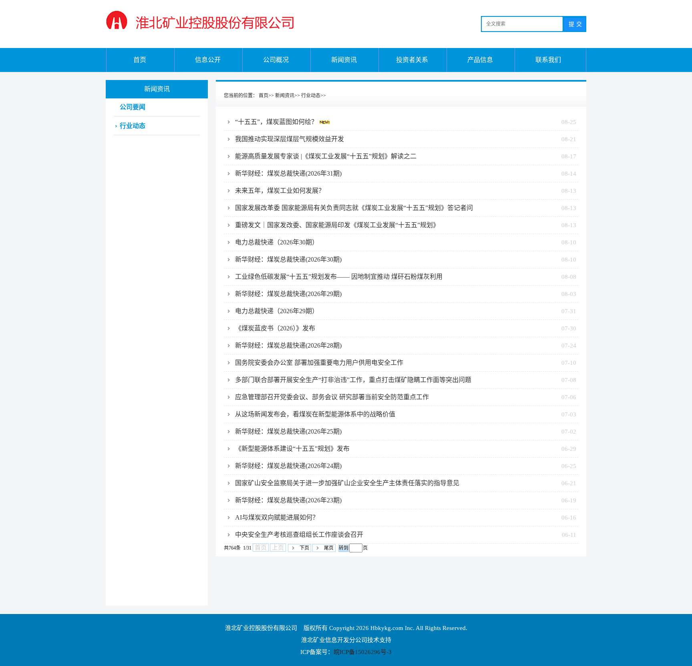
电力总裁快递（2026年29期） (405, 311)
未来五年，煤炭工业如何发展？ (405, 190)
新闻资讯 (344, 59)
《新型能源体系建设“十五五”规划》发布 (405, 448)
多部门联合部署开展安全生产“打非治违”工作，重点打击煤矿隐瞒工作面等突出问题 (405, 379)
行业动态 (310, 95)
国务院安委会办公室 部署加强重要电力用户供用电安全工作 (405, 362)
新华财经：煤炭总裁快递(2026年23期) (405, 500)
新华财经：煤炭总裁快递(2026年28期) (405, 345)
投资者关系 (412, 59)
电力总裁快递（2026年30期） (405, 242)
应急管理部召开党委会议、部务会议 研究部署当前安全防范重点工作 (405, 397)
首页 (139, 59)
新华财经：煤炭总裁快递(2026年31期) (405, 173)
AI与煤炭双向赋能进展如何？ (405, 517)
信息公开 (208, 59)
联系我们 (548, 59)
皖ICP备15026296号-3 (363, 652)
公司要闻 (132, 107)
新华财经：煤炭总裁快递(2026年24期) (405, 465)
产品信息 (480, 59)
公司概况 (276, 59)
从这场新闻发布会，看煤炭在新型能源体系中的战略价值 (405, 414)
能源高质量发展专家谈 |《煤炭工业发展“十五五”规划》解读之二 (405, 156)
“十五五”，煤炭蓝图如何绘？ (405, 121)
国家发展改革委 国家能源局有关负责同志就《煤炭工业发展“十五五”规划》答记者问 (405, 207)
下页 (304, 548)
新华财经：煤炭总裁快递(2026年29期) (405, 293)
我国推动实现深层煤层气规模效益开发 (405, 139)
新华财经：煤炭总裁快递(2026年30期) (405, 259)
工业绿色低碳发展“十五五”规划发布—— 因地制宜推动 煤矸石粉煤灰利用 (405, 276)
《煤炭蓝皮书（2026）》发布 (405, 328)
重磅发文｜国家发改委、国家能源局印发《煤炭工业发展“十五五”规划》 (405, 225)
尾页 (329, 548)
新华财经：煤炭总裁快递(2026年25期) (405, 431)
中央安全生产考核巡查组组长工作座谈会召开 (405, 534)
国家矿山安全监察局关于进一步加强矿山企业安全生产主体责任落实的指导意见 (405, 483)
